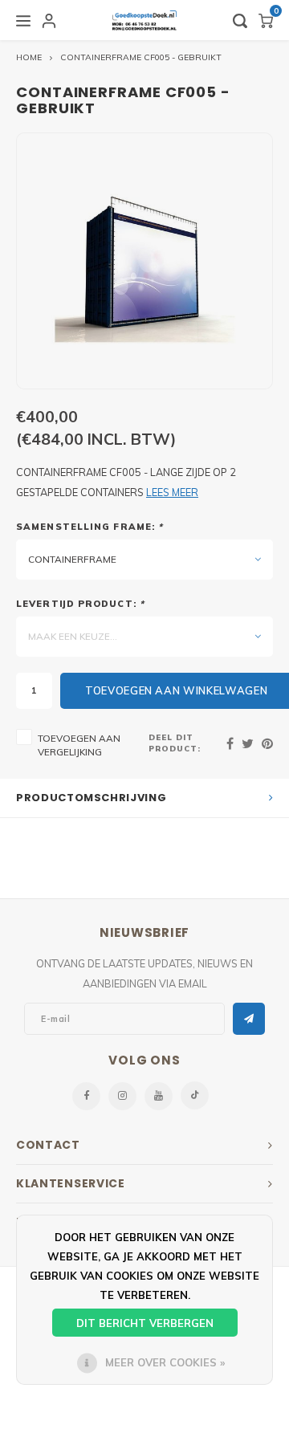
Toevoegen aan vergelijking (79, 745)
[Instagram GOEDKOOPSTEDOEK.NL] (122, 1096)
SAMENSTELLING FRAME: (89, 526)
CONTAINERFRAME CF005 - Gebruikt (141, 57)
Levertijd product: (80, 603)
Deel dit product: (175, 742)
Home (29, 57)
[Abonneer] (249, 1019)
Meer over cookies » (165, 1362)
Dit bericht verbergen (145, 1323)
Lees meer (172, 492)
